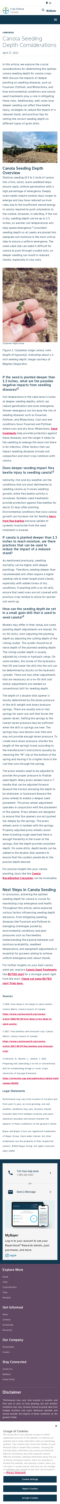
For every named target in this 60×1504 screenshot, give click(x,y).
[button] (30, 1173)
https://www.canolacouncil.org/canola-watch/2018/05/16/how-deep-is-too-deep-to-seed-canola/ (27, 1019)
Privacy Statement (16, 1472)
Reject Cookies (30, 1488)
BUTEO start (16, 974)
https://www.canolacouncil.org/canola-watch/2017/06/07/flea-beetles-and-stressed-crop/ (28, 1046)
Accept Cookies (30, 1498)
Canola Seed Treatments (41, 969)
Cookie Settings (30, 1479)
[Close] (56, 1425)
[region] (30, 1462)
